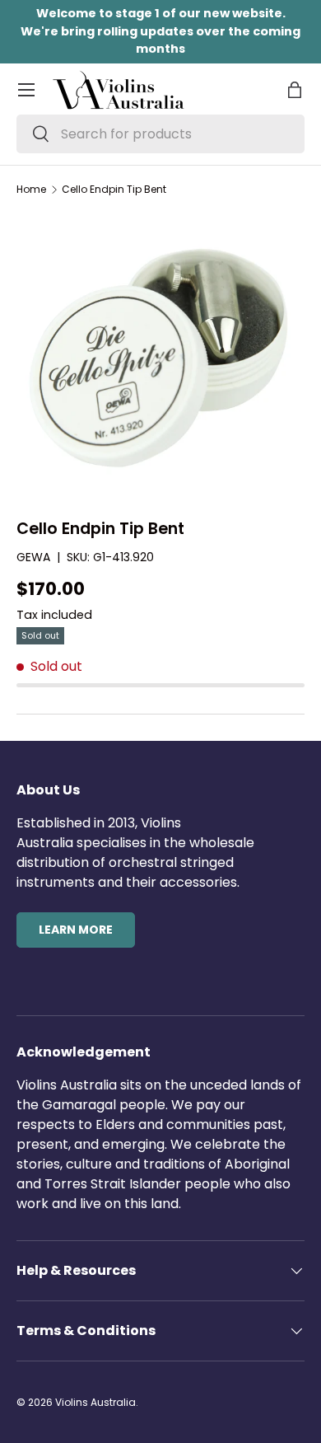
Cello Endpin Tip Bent (114, 189)
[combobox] (160, 134)
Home (31, 189)
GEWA (33, 557)
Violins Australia (95, 1402)
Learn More (76, 929)
